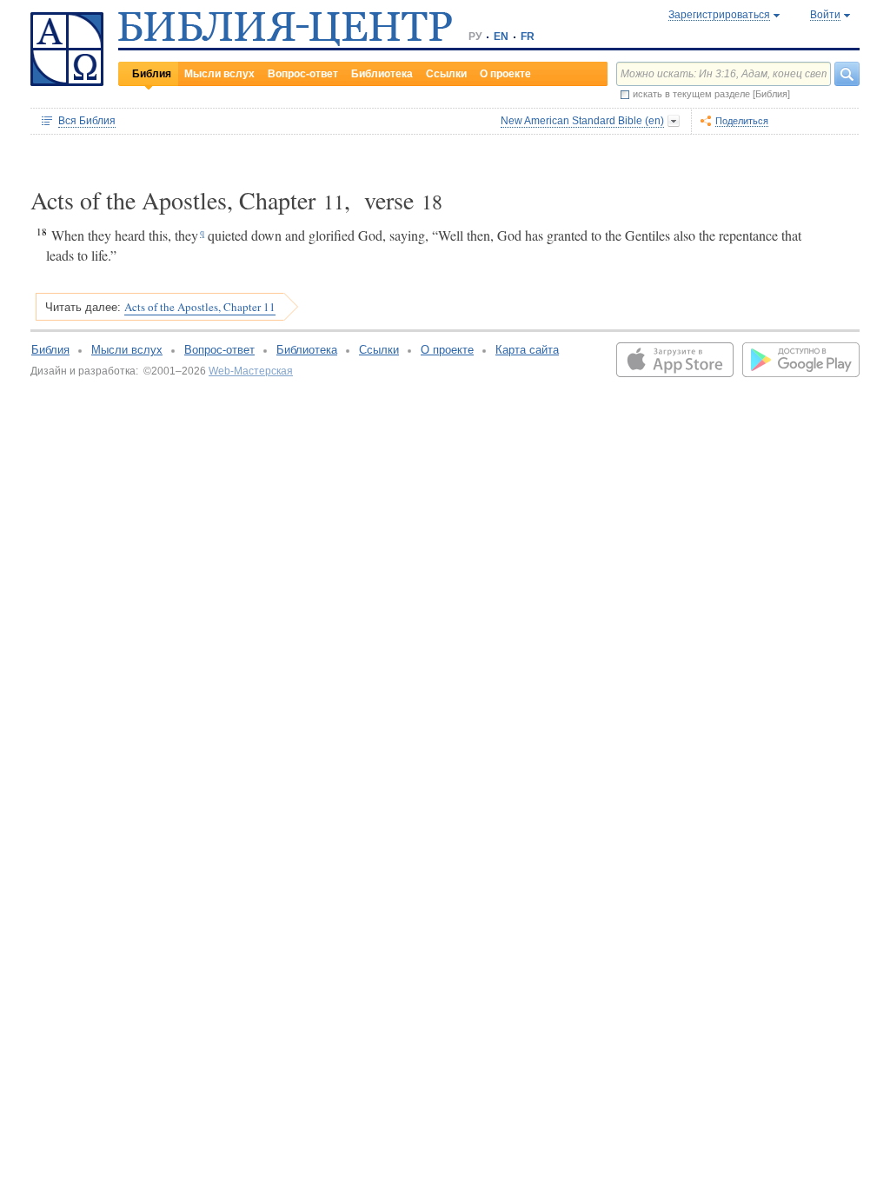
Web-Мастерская (251, 371)
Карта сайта (527, 349)
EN (501, 36)
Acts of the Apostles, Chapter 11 (200, 307)
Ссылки (446, 74)
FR (528, 36)
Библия (151, 74)
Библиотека (382, 74)
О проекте (505, 74)
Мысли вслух (219, 74)
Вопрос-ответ (303, 74)
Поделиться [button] (741, 121)
